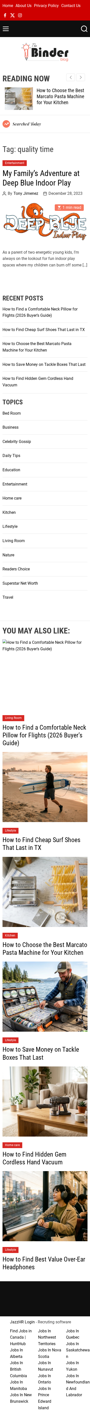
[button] (80, 77)
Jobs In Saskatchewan (78, 1350)
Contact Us (70, 5)
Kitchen (9, 512)
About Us (24, 5)
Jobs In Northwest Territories (47, 1337)
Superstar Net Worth (20, 583)
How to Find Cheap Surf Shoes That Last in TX (43, 329)
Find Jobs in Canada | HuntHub (21, 1337)
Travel (7, 597)
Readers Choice (16, 569)
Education (11, 469)
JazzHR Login (22, 1322)
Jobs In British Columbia (18, 1369)
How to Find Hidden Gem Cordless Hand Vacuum (34, 1158)
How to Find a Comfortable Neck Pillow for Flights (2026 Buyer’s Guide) (44, 735)
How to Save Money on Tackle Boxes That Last (44, 364)
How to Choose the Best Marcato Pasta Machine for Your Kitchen (58, 96)
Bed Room (11, 413)
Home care (12, 498)
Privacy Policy (46, 5)
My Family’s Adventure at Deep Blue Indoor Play (41, 178)
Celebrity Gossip (16, 441)
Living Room (13, 540)
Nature (8, 555)
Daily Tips (11, 455)
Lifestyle (10, 526)
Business (10, 427)
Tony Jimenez (26, 194)
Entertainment (14, 163)
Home (7, 5)
